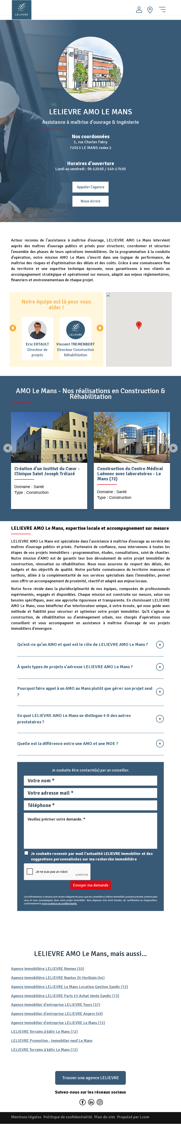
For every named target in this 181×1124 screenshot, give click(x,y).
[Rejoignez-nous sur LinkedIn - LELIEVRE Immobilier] (91, 1103)
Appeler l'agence (90, 187)
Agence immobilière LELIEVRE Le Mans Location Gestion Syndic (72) (69, 986)
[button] (100, 328)
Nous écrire (90, 201)
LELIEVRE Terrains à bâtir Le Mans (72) (44, 1031)
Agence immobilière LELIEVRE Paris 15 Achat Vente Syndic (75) (65, 995)
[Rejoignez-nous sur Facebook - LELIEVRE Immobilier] (82, 1103)
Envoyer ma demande (90, 885)
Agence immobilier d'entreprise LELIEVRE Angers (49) (57, 1013)
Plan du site (104, 1117)
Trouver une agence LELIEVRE (90, 1078)
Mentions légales (26, 1117)
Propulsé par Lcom (133, 1117)
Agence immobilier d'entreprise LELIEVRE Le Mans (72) (58, 1022)
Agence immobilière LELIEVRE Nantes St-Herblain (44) (58, 977)
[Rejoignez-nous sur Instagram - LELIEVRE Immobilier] (99, 1103)
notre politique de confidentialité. (59, 903)
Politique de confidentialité (67, 1117)
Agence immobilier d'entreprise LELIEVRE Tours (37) (55, 1004)
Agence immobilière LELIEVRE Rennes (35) (47, 968)
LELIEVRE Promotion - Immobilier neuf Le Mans (51, 1040)
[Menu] (162, 7)
